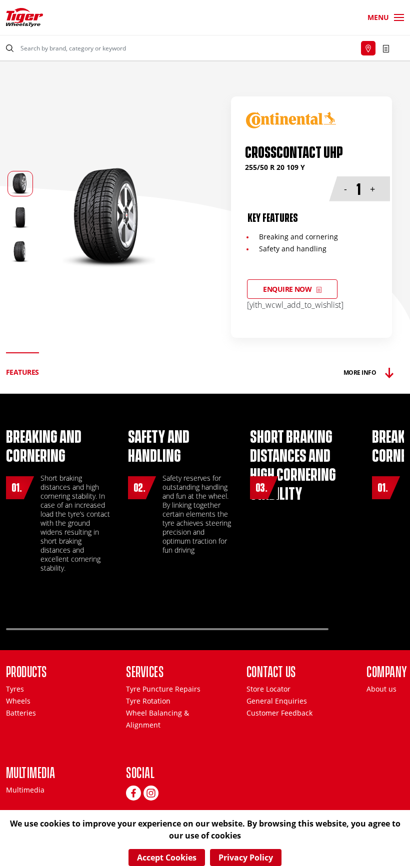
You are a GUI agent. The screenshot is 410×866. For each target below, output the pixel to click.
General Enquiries (276, 701)
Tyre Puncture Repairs (163, 689)
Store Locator (268, 689)
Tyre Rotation (148, 701)
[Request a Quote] (386, 47)
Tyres (15, 689)
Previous (353, 625)
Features (22, 372)
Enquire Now (287, 289)
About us (381, 689)
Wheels (18, 701)
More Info (360, 372)
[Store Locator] (368, 48)
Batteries (21, 713)
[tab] (22, 372)
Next (379, 625)
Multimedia (25, 790)
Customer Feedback (279, 713)
